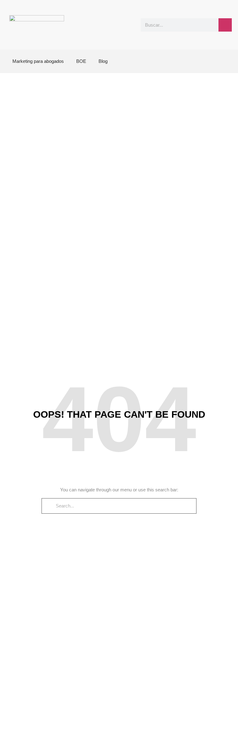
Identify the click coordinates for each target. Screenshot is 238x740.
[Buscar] (225, 25)
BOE (81, 61)
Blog (103, 61)
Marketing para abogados (38, 61)
